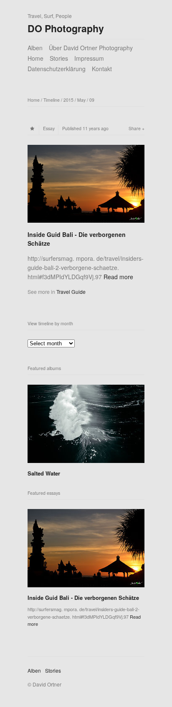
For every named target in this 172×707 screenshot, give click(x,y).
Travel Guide (71, 291)
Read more (118, 277)
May (81, 100)
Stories (59, 58)
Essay (49, 128)
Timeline (51, 100)
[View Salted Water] (86, 458)
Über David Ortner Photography (91, 48)
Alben (35, 48)
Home (35, 58)
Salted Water (44, 473)
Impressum (89, 58)
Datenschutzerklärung (57, 68)
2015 (68, 100)
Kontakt (102, 68)
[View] (86, 223)
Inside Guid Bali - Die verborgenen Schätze (83, 598)
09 (91, 100)
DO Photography (66, 28)
